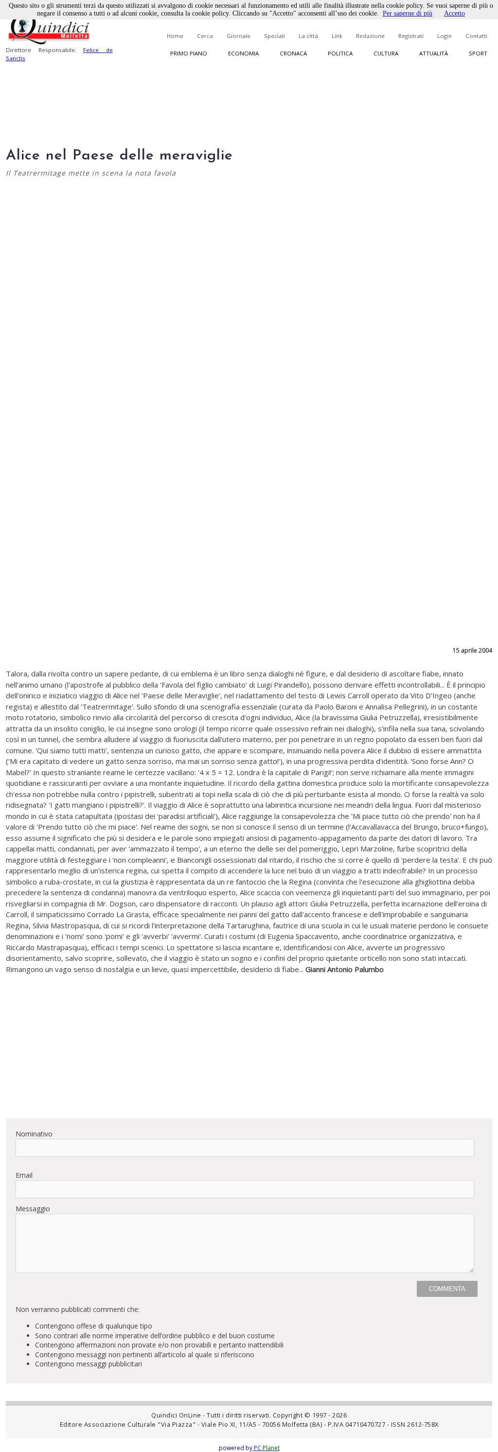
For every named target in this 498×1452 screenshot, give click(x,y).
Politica (340, 53)
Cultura (386, 53)
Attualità (433, 53)
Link (337, 35)
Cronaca (293, 53)
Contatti (476, 35)
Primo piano (188, 53)
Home (175, 35)
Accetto (454, 13)
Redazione (370, 35)
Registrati (411, 35)
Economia (243, 53)
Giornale (238, 35)
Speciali (274, 35)
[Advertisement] (249, 1042)
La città (308, 35)
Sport (478, 53)
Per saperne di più (407, 13)
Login (444, 35)
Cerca (205, 35)
